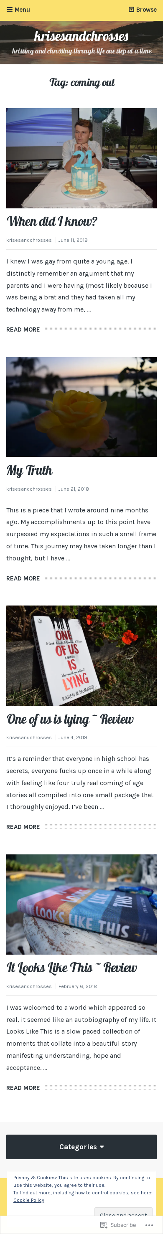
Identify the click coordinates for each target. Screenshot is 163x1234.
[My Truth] (81, 407)
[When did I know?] (81, 158)
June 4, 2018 (73, 737)
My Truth (29, 470)
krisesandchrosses (81, 35)
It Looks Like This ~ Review (71, 967)
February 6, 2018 (78, 986)
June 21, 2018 (74, 489)
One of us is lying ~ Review (69, 719)
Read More (23, 329)
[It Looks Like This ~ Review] (81, 904)
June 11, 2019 (73, 240)
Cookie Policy (28, 1200)
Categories (79, 1147)
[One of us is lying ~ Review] (81, 656)
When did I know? (51, 221)
